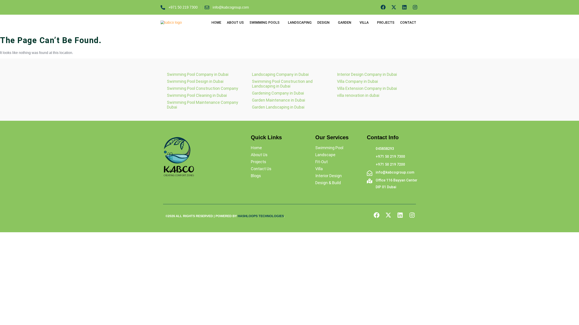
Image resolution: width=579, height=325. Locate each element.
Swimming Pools (264, 23)
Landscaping (300, 23)
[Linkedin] (404, 7)
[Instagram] (414, 7)
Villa (364, 23)
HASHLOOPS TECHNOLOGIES (261, 216)
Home (216, 23)
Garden (344, 23)
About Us (235, 23)
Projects (385, 23)
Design (323, 23)
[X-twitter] (393, 7)
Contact (408, 23)
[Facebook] (383, 7)
